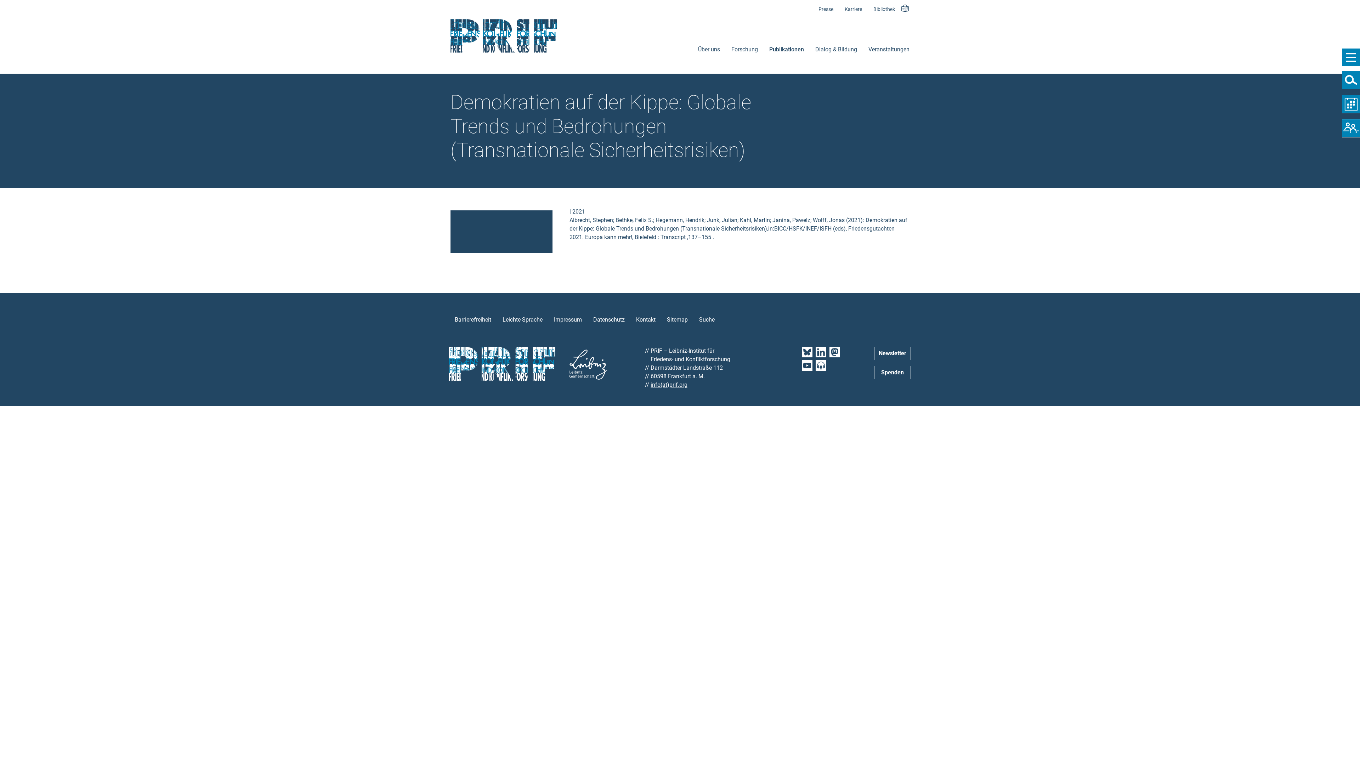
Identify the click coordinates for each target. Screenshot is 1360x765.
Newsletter (892, 353)
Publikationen (786, 49)
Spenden (892, 372)
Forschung (744, 49)
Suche (707, 319)
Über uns (709, 49)
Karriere (853, 9)
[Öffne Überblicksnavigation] (1351, 57)
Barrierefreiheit (473, 319)
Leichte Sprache (523, 319)
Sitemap (677, 319)
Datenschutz (609, 319)
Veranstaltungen (889, 49)
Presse (825, 9)
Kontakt (646, 319)
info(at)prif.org (669, 384)
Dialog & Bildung (836, 49)
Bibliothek (884, 9)
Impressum (568, 319)
